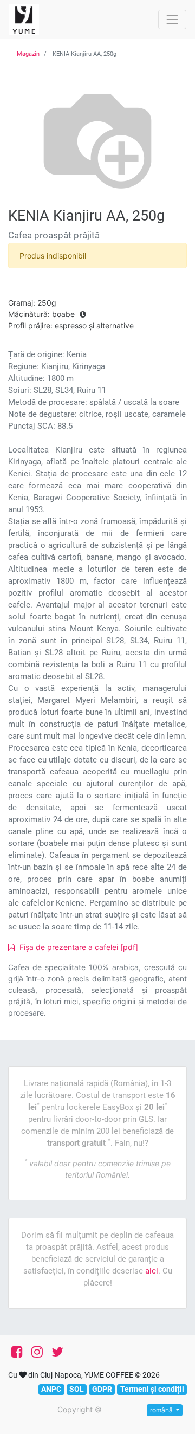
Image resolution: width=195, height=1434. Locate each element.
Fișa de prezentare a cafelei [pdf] (77, 947)
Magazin (28, 53)
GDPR (102, 1389)
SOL (76, 1389)
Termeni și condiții (152, 1389)
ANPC (51, 1389)
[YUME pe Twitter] (57, 1352)
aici (151, 1271)
